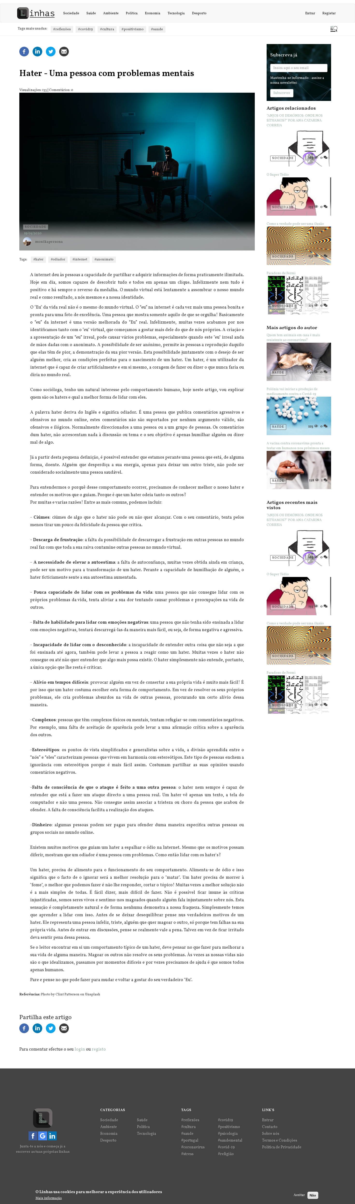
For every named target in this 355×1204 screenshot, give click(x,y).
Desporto (199, 13)
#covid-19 (226, 1147)
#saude (157, 29)
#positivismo (132, 29)
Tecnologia (176, 13)
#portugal (189, 1140)
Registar (329, 13)
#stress (187, 1154)
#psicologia (228, 1133)
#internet (79, 259)
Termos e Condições (279, 1140)
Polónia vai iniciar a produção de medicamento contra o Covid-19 (292, 391)
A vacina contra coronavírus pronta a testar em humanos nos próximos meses (298, 446)
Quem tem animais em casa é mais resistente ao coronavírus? (293, 337)
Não (313, 1195)
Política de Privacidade (281, 1147)
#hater (38, 259)
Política (132, 13)
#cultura (107, 29)
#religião (226, 1154)
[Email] (64, 51)
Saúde (91, 13)
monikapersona (49, 241)
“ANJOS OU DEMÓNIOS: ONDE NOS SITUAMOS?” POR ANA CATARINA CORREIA (295, 121)
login (80, 1049)
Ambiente (111, 13)
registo (99, 1049)
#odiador (58, 259)
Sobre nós (270, 1133)
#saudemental (230, 1140)
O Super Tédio (278, 175)
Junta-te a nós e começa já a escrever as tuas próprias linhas (43, 1149)
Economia (152, 13)
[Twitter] (51, 51)
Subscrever (281, 93)
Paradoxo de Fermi (281, 273)
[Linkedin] (37, 51)
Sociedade (71, 13)
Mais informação (49, 1198)
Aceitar (299, 1195)
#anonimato (104, 259)
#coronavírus (193, 1147)
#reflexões (62, 29)
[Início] (38, 13)
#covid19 (85, 29)
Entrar (310, 13)
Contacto (269, 1127)
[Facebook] (24, 51)
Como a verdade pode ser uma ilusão (295, 224)
